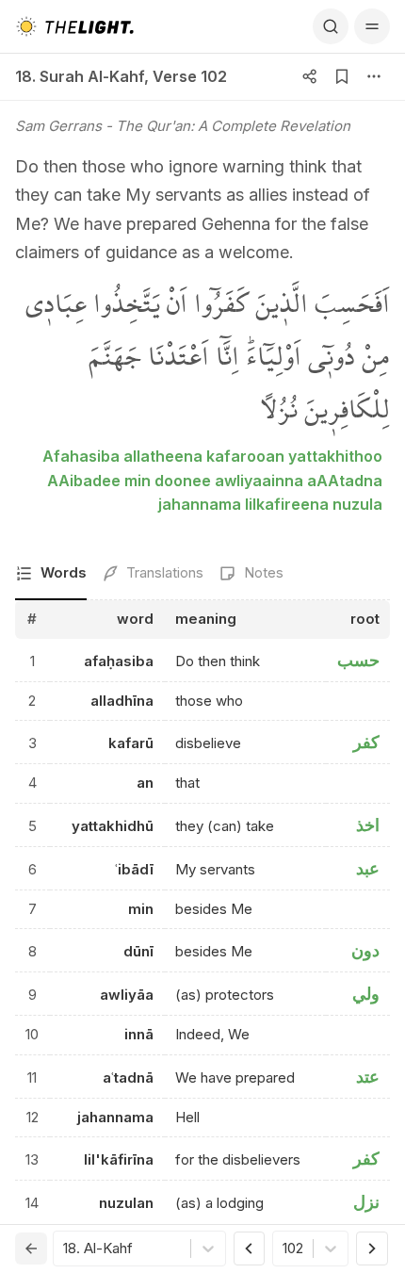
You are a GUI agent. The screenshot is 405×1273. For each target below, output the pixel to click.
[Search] (330, 26)
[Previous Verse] (250, 1248)
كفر (366, 742)
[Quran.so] (74, 26)
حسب (358, 660)
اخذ (368, 825)
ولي (366, 994)
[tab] (51, 574)
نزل (366, 1202)
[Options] (374, 76)
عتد (368, 1076)
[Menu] (372, 26)
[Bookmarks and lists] (342, 76)
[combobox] (65, 1249)
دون (365, 950)
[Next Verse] (372, 1248)
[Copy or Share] (310, 76)
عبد (368, 868)
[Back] (31, 1248)
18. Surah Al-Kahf (79, 76)
